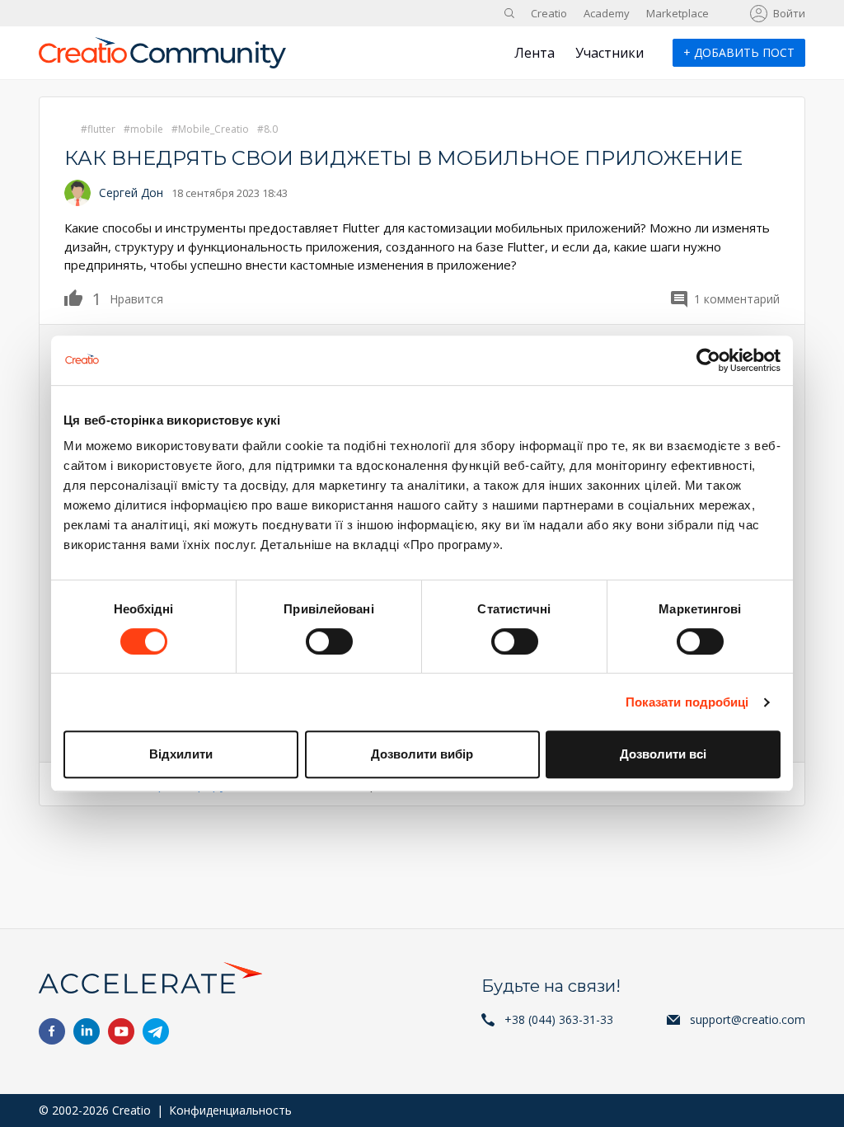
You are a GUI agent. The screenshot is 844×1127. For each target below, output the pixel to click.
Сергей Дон (131, 192)
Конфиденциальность (230, 1110)
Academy (607, 13)
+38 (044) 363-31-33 (558, 1019)
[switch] (329, 641)
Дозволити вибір (422, 754)
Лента (534, 53)
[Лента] (162, 59)
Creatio (549, 13)
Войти (789, 13)
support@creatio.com (747, 1019)
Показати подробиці (687, 702)
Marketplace (677, 13)
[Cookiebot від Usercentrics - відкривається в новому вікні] (708, 360)
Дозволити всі (663, 754)
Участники (609, 53)
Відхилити (181, 754)
